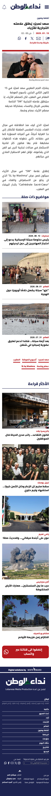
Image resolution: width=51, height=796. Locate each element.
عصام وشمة (43, 366)
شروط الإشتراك (29, 779)
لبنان (46, 699)
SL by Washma (28, 366)
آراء (47, 718)
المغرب (16, 359)
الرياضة (45, 734)
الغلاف (46, 703)
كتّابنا (46, 709)
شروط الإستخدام (43, 779)
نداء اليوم (40, 703)
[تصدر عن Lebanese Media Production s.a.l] (25, 681)
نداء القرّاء (15, 703)
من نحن (46, 775)
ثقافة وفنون (43, 18)
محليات (33, 703)
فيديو (46, 751)
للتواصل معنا (29, 782)
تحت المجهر (44, 713)
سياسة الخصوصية (42, 782)
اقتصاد (46, 722)
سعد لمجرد (43, 359)
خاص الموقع (6, 703)
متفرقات (22, 703)
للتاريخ (46, 747)
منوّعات (45, 739)
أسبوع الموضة (29, 359)
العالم (46, 726)
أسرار (28, 703)
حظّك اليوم (44, 743)
